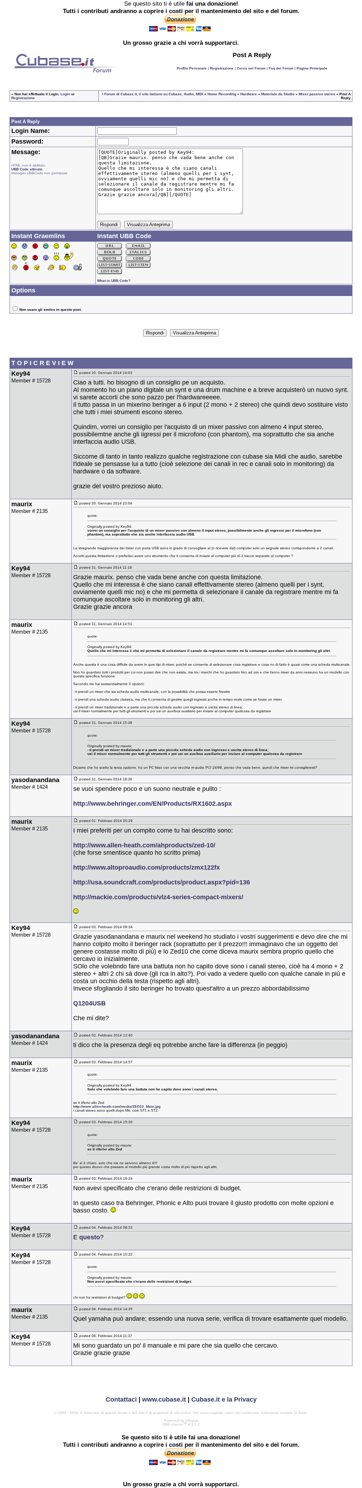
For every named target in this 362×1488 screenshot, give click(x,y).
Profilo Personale (192, 68)
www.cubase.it (164, 1399)
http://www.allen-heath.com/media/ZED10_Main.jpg (116, 1106)
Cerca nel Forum (251, 68)
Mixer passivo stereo (317, 94)
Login (65, 94)
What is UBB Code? (113, 281)
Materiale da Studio (277, 94)
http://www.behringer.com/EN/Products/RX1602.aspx (152, 803)
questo (89, 1237)
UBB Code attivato (26, 169)
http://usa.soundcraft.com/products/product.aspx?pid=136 (161, 882)
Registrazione (222, 68)
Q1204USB (89, 1003)
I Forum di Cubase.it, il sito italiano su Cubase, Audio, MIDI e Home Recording (169, 94)
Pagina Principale (312, 68)
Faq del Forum (281, 68)
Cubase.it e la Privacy (224, 1399)
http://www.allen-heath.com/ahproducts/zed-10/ (144, 845)
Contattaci (121, 1399)
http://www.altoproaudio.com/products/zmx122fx (146, 867)
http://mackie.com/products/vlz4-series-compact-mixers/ (158, 897)
